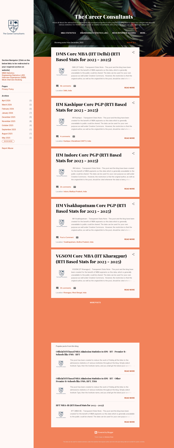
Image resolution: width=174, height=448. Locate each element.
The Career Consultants (104, 16)
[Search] (155, 6)
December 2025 (8, 117)
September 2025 (9, 129)
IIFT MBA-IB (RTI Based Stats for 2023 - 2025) (80, 405)
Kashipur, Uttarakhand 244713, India (77, 141)
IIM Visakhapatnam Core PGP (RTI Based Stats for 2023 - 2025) (91, 208)
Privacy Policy (8, 89)
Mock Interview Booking (124, 33)
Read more (129, 88)
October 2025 (7, 125)
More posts (95, 303)
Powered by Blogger (105, 432)
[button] (133, 53)
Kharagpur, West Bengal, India (75, 293)
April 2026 (6, 100)
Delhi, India (68, 91)
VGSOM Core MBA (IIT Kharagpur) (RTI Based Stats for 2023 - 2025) (91, 258)
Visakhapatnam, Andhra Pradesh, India (78, 242)
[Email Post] (74, 87)
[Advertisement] (148, 77)
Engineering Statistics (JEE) (94, 33)
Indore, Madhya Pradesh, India (75, 191)
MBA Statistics (68, 33)
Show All (131, 43)
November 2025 (8, 121)
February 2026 (8, 109)
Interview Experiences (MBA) (14, 77)
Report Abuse (7, 148)
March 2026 (7, 105)
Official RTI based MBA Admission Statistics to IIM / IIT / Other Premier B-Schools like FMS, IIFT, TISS (88, 380)
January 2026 (7, 113)
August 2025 (7, 134)
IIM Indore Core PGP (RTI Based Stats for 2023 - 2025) (89, 157)
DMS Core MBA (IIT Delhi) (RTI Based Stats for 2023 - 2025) (88, 56)
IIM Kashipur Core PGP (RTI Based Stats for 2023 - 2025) (91, 107)
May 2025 (6, 138)
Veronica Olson (109, 437)
